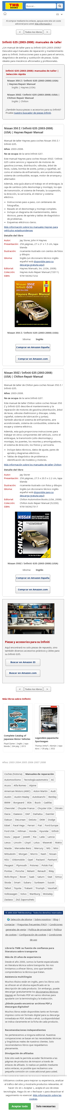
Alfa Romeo (20, 785)
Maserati (47, 842)
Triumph (40, 888)
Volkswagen (10, 893)
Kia (34, 836)
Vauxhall (52, 888)
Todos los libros (33, 31)
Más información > (43, 23)
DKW (42, 819)
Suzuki (51, 882)
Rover (23, 876)
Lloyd (28, 842)
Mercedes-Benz (23, 848)
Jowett (26, 836)
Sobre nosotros (42, 919)
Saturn (40, 876)
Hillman (22, 831)
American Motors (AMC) (17, 791)
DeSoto (32, 819)
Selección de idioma (21, 919)
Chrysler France (26, 808)
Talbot (7, 888)
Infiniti (55, 831)
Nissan (52, 853)
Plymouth (21, 865)
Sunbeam (39, 882)
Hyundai (43, 831)
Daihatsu (38, 813)
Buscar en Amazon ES (22, 662)
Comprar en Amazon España (32, 347)
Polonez (34, 865)
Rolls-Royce (10, 876)
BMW (7, 802)
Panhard (52, 859)
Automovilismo (12, 779)
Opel (30, 859)
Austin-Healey (21, 796)
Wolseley (48, 893)
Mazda (8, 848)
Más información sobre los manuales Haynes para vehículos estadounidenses (31, 228)
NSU (6, 859)
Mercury (38, 848)
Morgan (23, 853)
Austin (7, 796)
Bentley (52, 796)
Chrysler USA (45, 808)
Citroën (58, 808)
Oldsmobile (18, 859)
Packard (40, 859)
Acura (7, 785)
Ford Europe (51, 825)
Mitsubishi (10, 853)
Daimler (50, 813)
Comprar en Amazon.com (33, 358)
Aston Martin (41, 791)
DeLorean (20, 819)
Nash (43, 853)
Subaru (27, 882)
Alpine (32, 785)
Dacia (7, 813)
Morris (34, 853)
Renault (42, 871)
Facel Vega (18, 825)
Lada (42, 836)
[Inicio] (5, 14)
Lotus (37, 842)
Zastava (8, 899)
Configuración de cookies (32, 934)
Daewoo (17, 813)
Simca (58, 876)
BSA (29, 802)
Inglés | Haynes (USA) (32, 84)
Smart (17, 882)
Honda (32, 831)
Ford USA (9, 831)
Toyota (17, 888)
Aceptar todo (20, 1106)
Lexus (7, 842)
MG (48, 848)
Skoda (7, 882)
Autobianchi (38, 796)
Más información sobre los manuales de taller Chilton (32, 464)
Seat (50, 876)
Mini (55, 848)
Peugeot (8, 865)
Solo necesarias (45, 1106)
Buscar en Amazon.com (23, 672)
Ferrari (31, 825)
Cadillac (48, 802)
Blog (55, 919)
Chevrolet (9, 808)
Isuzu (7, 836)
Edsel (7, 825)
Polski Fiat (47, 865)
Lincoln (18, 842)
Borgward (18, 802)
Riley (51, 871)
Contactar (10, 924)
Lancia (51, 836)
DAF (27, 813)
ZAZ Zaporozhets (25, 899)
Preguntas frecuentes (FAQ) (32, 924)
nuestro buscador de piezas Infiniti (32, 112)
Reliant (30, 871)
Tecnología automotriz (36, 779)
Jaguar (16, 836)
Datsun (8, 819)
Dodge (51, 819)
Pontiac (8, 871)
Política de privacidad (39, 929)
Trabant (28, 888)
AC (52, 779)
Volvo (23, 893)
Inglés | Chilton (33, 98)
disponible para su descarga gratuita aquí (37, 263)
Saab (31, 876)
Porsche (19, 871)
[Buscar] (60, 5)
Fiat (40, 825)
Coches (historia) (13, 773)
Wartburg (35, 893)
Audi (53, 791)
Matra (58, 842)
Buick (38, 802)
